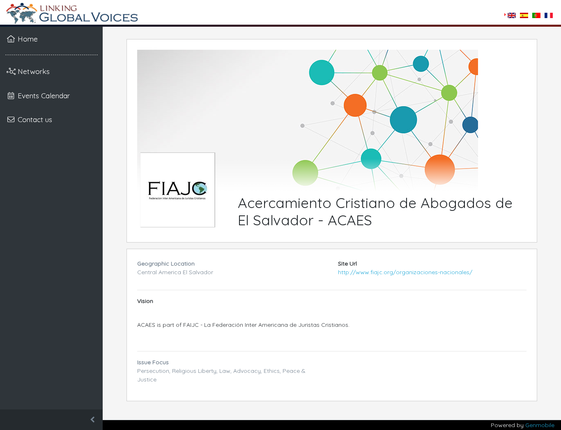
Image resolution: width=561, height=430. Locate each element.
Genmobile (539, 425)
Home (27, 38)
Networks (33, 71)
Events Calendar (43, 95)
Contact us (34, 119)
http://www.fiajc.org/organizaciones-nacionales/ (405, 272)
